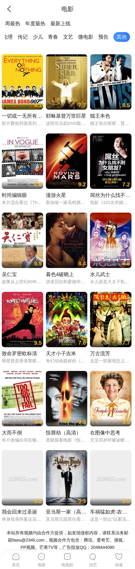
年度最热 (35, 23)
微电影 (85, 37)
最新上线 (60, 23)
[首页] (16, 555)
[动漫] (119, 555)
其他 (122, 37)
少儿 (38, 37)
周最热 (12, 23)
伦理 (8, 37)
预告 (103, 37)
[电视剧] (67, 555)
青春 (53, 37)
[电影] (41, 555)
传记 (23, 37)
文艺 (68, 37)
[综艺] (93, 555)
